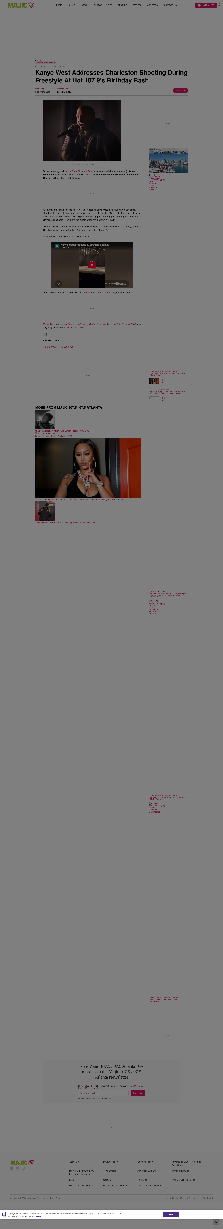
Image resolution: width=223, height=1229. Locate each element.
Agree (171, 1214)
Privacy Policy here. (33, 1216)
